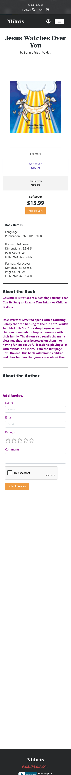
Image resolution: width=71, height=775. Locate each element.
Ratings (10, 432)
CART (42, 9)
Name (9, 403)
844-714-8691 (35, 5)
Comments (12, 449)
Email (8, 417)
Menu (59, 21)
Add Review (13, 396)
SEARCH (26, 9)
